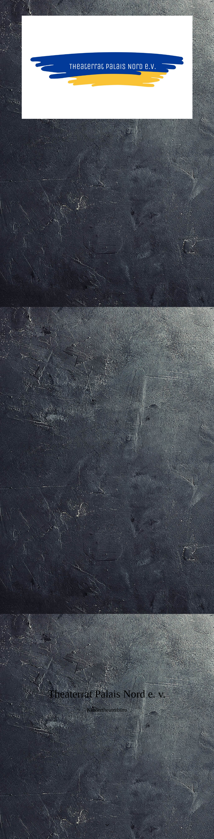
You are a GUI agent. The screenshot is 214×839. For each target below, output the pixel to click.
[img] (107, 67)
